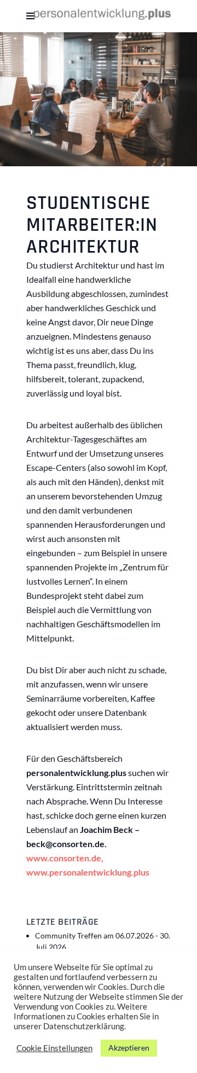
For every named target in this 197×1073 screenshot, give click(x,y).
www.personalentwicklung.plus (87, 872)
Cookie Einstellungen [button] (54, 1048)
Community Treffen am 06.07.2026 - (102, 941)
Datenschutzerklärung (83, 1026)
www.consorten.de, (64, 858)
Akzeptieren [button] (128, 1047)
